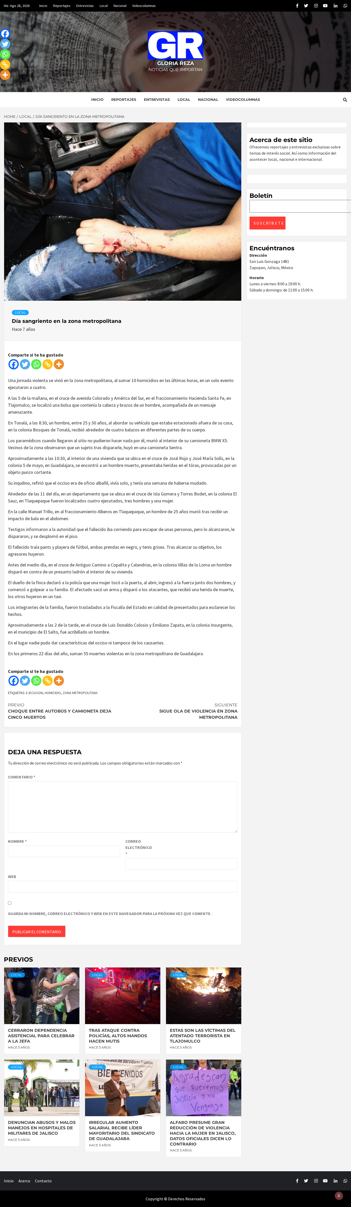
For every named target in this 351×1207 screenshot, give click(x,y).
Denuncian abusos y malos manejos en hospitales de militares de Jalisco (42, 1128)
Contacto (43, 1180)
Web (12, 876)
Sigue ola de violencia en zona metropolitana (198, 711)
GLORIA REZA (175, 63)
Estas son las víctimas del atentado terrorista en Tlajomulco (203, 1036)
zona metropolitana (80, 692)
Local (104, 5)
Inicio (43, 5)
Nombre (17, 841)
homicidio (53, 692)
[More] (59, 364)
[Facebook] (13, 364)
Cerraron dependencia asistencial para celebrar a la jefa (41, 1036)
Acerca (24, 1180)
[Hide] (2, 85)
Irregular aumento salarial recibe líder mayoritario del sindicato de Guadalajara (122, 1130)
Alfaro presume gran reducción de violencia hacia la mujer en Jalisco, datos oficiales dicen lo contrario (203, 1133)
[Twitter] (25, 364)
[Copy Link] (47, 364)
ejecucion (34, 692)
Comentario (21, 776)
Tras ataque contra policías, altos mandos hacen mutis (118, 1036)
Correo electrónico (138, 847)
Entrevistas (85, 5)
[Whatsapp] (36, 364)
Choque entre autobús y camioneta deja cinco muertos (59, 711)
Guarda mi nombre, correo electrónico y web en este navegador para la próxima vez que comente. (109, 913)
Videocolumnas (144, 5)
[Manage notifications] (339, 1196)
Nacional (120, 5)
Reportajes (61, 5)
